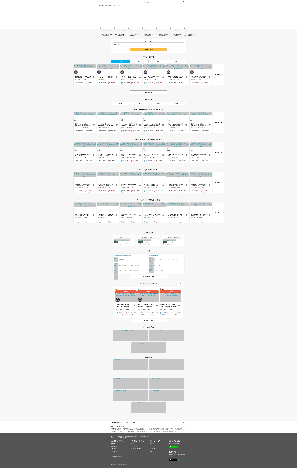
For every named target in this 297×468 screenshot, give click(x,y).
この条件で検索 (148, 49)
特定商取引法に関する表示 (136, 448)
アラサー (157, 103)
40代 (176, 103)
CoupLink (152, 443)
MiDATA (151, 451)
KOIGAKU (152, 446)
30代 (139, 103)
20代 (120, 103)
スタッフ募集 (114, 446)
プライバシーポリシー (135, 446)
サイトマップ (114, 451)
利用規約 (132, 443)
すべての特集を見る (148, 277)
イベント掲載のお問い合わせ (117, 456)
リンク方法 (113, 448)
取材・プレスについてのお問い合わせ (119, 454)
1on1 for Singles (153, 448)
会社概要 (113, 443)
